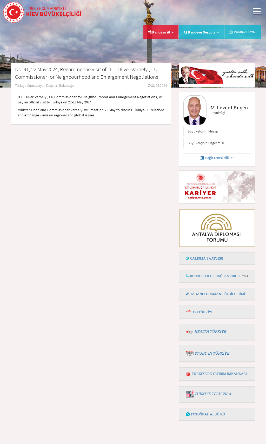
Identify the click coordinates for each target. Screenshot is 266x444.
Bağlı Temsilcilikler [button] (219, 157)
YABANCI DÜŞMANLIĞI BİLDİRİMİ (217, 293)
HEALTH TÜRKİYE (210, 331)
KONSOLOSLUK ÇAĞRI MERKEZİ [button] (219, 276)
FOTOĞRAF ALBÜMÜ (208, 414)
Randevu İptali (245, 32)
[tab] (217, 258)
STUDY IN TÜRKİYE (211, 353)
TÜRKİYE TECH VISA (212, 393)
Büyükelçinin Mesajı (203, 131)
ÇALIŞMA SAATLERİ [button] (206, 258)
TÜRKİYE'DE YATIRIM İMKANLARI (219, 373)
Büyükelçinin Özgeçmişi (206, 143)
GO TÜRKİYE (203, 312)
